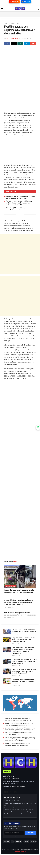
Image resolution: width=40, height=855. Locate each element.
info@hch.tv (10, 776)
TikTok (26, 841)
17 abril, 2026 (8, 594)
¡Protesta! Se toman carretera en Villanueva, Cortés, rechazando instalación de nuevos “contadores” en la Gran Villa (18, 203)
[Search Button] (38, 8)
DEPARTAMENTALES (14, 23)
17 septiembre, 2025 (9, 607)
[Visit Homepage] (20, 8)
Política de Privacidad (20, 851)
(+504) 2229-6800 (14, 779)
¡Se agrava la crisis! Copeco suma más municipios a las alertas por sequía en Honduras (23, 681)
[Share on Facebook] (7, 43)
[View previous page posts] (18, 214)
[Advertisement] (20, 13)
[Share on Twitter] (14, 43)
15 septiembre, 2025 (9, 617)
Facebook (6, 841)
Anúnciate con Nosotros (17, 786)
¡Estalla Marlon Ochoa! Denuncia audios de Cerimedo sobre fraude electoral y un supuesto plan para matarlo (24, 671)
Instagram (18, 841)
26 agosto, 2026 (16, 634)
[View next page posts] (21, 214)
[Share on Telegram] (26, 43)
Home (5, 23)
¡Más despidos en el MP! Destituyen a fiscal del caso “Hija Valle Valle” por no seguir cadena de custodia (24, 661)
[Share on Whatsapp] (20, 43)
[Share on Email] (33, 43)
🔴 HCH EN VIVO (14, 1)
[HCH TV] (20, 762)
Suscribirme (30, 833)
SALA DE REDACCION (12, 38)
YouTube (33, 841)
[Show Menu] (2, 8)
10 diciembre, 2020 (26, 38)
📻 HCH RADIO (26, 1)
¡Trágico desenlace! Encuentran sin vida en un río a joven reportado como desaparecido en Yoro (23, 639)
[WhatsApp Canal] (38, 427)
